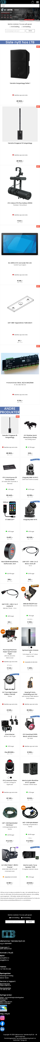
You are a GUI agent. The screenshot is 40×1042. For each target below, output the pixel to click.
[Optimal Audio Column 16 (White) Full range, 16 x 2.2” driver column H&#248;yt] (30, 636)
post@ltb (3, 958)
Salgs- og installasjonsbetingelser (12, 997)
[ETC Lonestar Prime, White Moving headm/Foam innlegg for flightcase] (10, 766)
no (10, 985)
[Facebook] (2, 1023)
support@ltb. (4, 985)
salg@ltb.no (4, 960)
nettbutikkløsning (24, 1038)
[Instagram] (2, 1018)
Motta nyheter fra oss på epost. (20, 24)
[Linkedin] (2, 1029)
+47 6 (2, 969)
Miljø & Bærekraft (6, 1002)
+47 (1, 989)
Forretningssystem (10, 1038)
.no (8, 958)
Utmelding (27, 27)
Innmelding (15, 27)
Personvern (4, 999)
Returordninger (5, 1003)
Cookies (3, 1000)
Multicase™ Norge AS (20, 1040)
